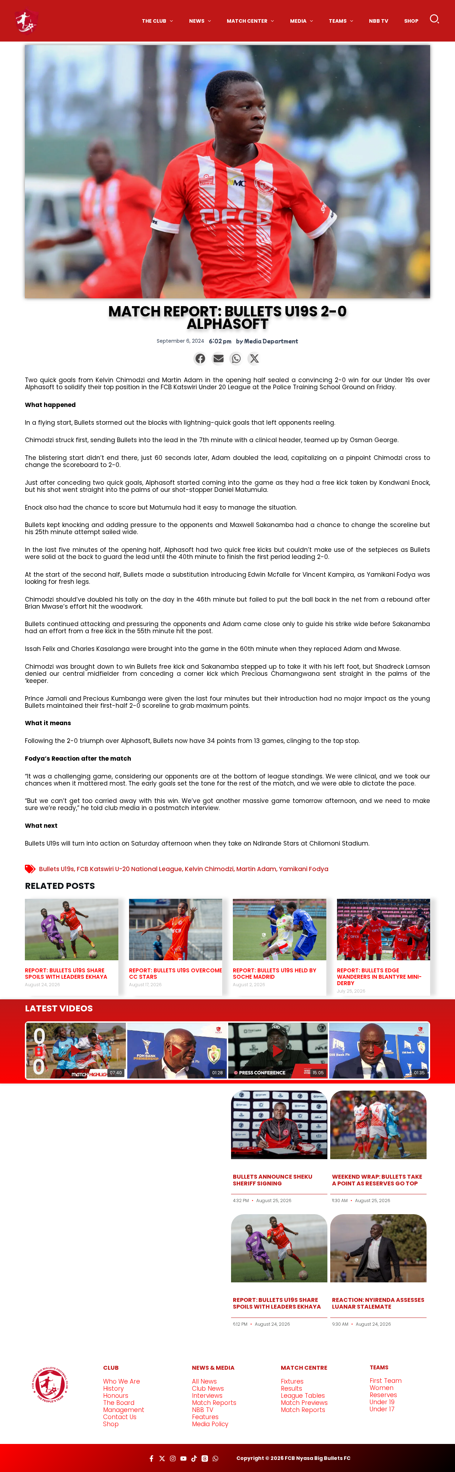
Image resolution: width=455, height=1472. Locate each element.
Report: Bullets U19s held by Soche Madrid (274, 974)
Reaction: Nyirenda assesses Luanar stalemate (378, 1303)
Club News (208, 1388)
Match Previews (304, 1402)
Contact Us (119, 1417)
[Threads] (205, 1458)
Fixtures (292, 1381)
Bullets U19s (56, 869)
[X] (162, 1458)
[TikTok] (194, 1458)
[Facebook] (151, 1458)
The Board (118, 1402)
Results (291, 1388)
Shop (111, 1424)
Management (123, 1410)
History (113, 1388)
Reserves (383, 1395)
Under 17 (382, 1409)
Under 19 (382, 1402)
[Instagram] (173, 1458)
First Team (386, 1380)
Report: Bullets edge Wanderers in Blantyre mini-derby (379, 977)
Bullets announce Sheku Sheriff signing (272, 1180)
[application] (169, 21)
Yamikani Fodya (303, 869)
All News (204, 1381)
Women (382, 1388)
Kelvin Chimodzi (209, 869)
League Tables (303, 1395)
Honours (115, 1395)
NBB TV (202, 1410)
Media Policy (210, 1424)
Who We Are (121, 1381)
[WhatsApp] (215, 1458)
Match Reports (214, 1402)
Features (205, 1417)
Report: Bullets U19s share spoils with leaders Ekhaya (66, 974)
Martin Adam (256, 869)
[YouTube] (183, 1458)
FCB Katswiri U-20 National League (129, 869)
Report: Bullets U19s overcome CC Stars (175, 974)
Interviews (207, 1395)
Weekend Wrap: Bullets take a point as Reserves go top (377, 1180)
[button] (435, 20)
